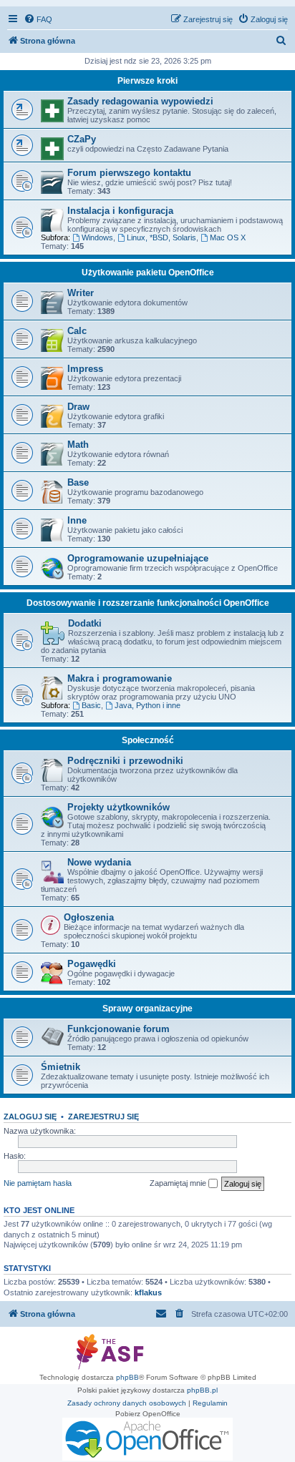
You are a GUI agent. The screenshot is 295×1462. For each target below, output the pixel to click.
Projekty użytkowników (118, 807)
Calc (77, 330)
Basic (91, 705)
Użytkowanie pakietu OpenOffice (148, 273)
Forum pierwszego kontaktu (129, 172)
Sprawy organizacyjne (147, 1009)
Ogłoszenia (89, 917)
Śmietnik (60, 1066)
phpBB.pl (202, 1390)
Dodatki (85, 623)
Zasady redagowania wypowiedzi (140, 101)
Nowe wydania (99, 862)
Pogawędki (91, 963)
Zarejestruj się (103, 1116)
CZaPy (81, 139)
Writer (80, 293)
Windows (97, 237)
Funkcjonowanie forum (118, 1029)
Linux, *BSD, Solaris (161, 237)
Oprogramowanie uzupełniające (137, 558)
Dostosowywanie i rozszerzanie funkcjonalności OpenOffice (147, 603)
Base (78, 482)
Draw (78, 406)
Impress (85, 368)
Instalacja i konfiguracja (120, 210)
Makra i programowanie (119, 678)
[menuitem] (38, 19)
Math (78, 444)
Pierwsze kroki (147, 81)
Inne (77, 520)
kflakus (148, 1292)
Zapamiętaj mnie (179, 1183)
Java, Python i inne (147, 705)
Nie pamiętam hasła (38, 1183)
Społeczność (148, 740)
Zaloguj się (30, 1116)
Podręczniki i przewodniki (125, 760)
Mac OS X (228, 237)
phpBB (127, 1377)
